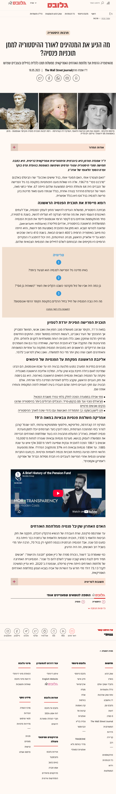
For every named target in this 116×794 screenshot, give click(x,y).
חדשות (109, 663)
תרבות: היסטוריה (58, 33)
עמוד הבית (106, 18)
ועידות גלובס (52, 752)
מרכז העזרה (25, 708)
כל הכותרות (70, 13)
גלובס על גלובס (51, 708)
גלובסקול (54, 757)
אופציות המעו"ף (78, 749)
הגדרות (27, 713)
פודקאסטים (107, 755)
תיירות (110, 732)
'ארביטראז (80, 684)
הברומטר (81, 726)
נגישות (28, 746)
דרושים (55, 724)
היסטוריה (96, 601)
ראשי (93, 13)
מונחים (27, 741)
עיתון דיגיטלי (52, 673)
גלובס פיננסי (83, 13)
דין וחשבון (108, 700)
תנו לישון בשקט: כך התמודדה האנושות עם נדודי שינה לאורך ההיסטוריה (60, 410)
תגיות (28, 736)
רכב (111, 742)
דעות (110, 710)
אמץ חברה (53, 767)
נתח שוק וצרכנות (105, 695)
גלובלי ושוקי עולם (105, 684)
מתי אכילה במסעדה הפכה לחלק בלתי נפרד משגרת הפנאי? (68, 397)
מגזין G (110, 716)
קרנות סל (81, 710)
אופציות (81, 716)
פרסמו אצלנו (25, 752)
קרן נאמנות (80, 705)
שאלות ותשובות (23, 684)
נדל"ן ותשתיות (106, 689)
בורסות (82, 700)
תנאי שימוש (25, 718)
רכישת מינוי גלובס (22, 679)
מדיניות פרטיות (24, 723)
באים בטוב (53, 762)
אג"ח (83, 695)
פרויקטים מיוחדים (50, 773)
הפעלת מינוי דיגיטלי (22, 673)
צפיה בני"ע (80, 721)
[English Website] (111, 13)
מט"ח (83, 689)
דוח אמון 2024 (51, 713)
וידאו (111, 765)
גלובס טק (109, 705)
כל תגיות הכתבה (98, 608)
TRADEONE (80, 739)
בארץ (110, 679)
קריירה (110, 737)
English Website (50, 679)
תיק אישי (81, 679)
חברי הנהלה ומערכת (49, 718)
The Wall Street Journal (58, 70)
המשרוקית (108, 726)
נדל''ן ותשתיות (36, 13)
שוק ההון (109, 673)
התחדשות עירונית (50, 778)
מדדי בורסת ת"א (78, 744)
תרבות (95, 18)
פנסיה (77, 601)
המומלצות (108, 770)
